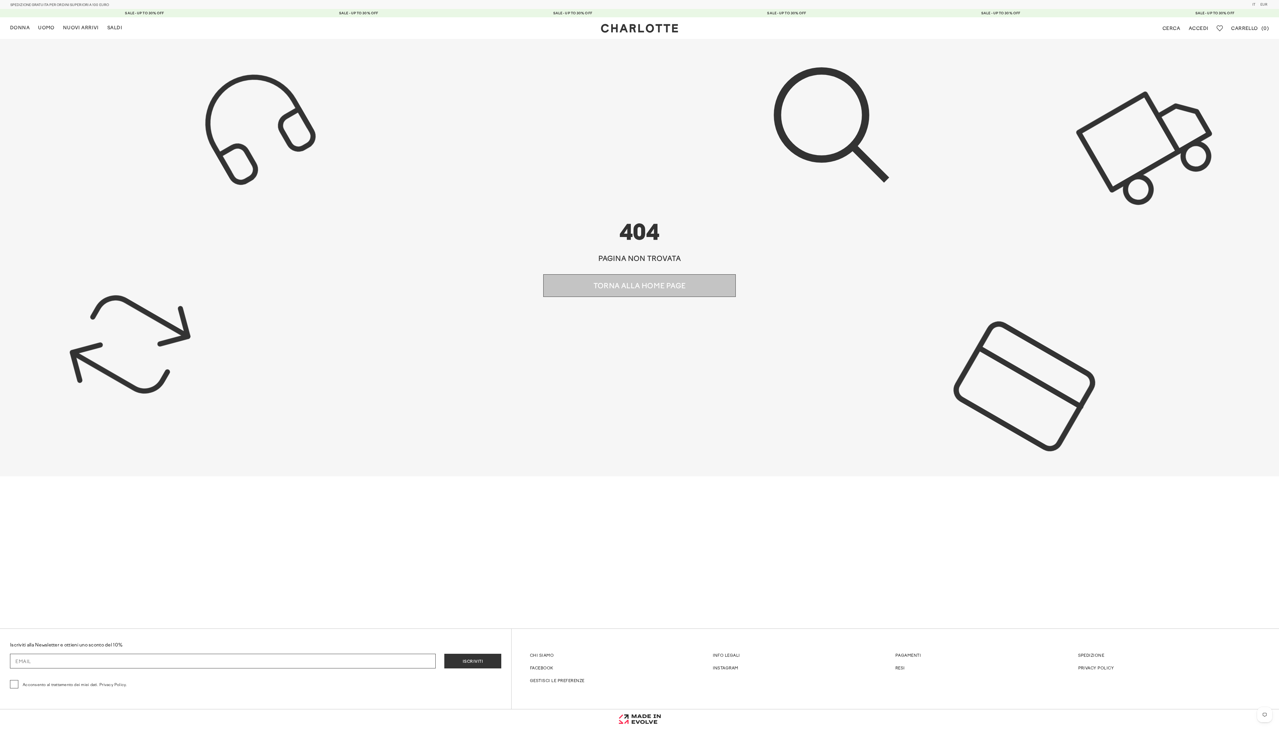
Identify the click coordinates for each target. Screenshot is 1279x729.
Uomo (46, 28)
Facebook (541, 668)
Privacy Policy (1096, 668)
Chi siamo (542, 655)
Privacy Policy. (113, 685)
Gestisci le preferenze (557, 681)
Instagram (725, 668)
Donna (20, 28)
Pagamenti (908, 655)
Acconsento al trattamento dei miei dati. (75, 685)
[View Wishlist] (1219, 28)
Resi (900, 668)
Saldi (114, 28)
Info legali (726, 655)
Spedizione (1091, 655)
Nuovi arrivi (81, 28)
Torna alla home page (639, 286)
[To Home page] (639, 28)
